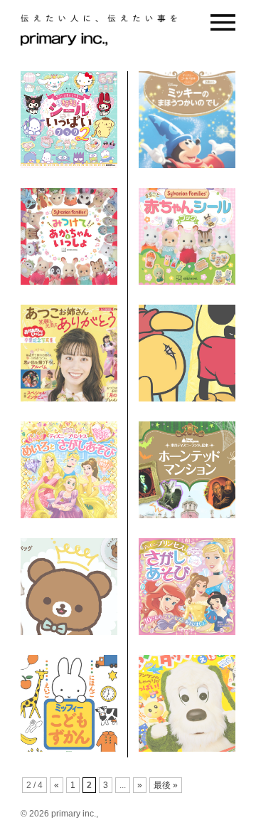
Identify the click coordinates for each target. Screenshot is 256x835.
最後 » (166, 785)
